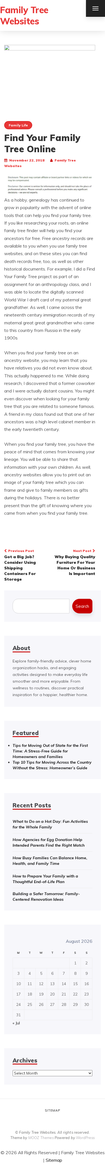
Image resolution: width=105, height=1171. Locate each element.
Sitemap (52, 1110)
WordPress (85, 1137)
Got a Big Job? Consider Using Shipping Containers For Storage (20, 565)
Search (82, 606)
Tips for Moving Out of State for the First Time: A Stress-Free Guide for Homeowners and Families (50, 751)
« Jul (16, 1023)
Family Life (18, 125)
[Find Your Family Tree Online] (49, 74)
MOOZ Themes (41, 1137)
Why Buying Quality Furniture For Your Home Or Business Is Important (75, 562)
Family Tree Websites (24, 15)
